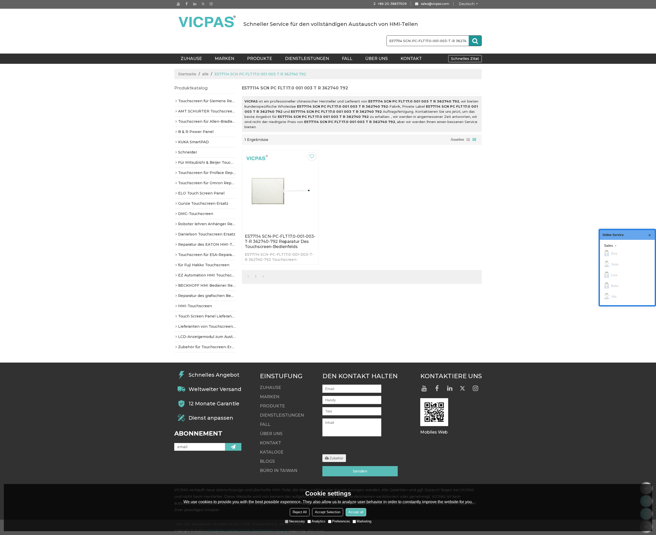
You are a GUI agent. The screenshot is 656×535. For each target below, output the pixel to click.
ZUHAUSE (191, 58)
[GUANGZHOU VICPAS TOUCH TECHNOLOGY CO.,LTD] (207, 21)
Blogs (267, 461)
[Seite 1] (248, 276)
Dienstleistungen (307, 58)
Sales (608, 245)
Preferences (341, 521)
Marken (224, 58)
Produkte (259, 58)
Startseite (187, 74)
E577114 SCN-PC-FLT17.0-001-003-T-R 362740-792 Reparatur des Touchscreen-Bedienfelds (280, 241)
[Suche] (475, 41)
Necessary (297, 521)
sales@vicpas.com (435, 4)
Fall (347, 58)
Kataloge (271, 452)
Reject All (300, 512)
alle (205, 74)
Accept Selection (327, 512)
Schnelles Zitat (465, 58)
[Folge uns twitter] (203, 4)
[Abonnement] (233, 447)
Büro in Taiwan (278, 470)
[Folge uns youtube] (178, 4)
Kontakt (411, 58)
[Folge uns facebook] (186, 4)
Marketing (364, 521)
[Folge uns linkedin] (195, 4)
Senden (360, 471)
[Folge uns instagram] (211, 4)
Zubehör (336, 458)
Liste (468, 139)
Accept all (355, 512)
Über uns (376, 58)
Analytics (318, 521)
